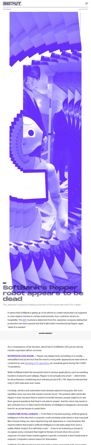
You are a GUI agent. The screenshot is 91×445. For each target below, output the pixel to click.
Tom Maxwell (7, 9)
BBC (25, 319)
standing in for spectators (37, 363)
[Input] (12, 3)
